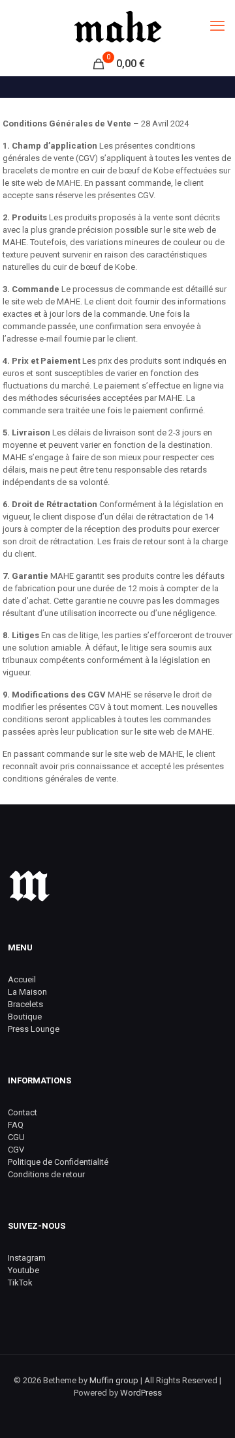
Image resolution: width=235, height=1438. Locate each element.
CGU (16, 1137)
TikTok (20, 1282)
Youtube (23, 1270)
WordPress (141, 1393)
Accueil (22, 979)
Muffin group (113, 1380)
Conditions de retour (46, 1174)
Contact (22, 1112)
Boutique (25, 1016)
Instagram (27, 1258)
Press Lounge (33, 1029)
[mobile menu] (217, 26)
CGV (16, 1149)
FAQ (16, 1125)
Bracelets (25, 1004)
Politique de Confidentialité (58, 1162)
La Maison (27, 992)
